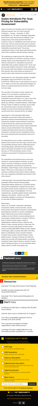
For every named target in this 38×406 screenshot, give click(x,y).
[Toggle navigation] (35, 9)
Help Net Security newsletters (13, 2)
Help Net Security (10, 14)
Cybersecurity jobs (11, 370)
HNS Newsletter (10, 352)
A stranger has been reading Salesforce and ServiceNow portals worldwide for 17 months (17, 330)
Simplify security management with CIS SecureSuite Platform (15, 291)
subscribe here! (24, 5)
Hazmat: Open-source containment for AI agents (14, 266)
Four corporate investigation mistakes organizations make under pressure (14, 324)
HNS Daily (8, 347)
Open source (9, 377)
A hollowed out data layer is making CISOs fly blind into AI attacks (19, 262)
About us (22, 398)
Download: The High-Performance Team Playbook (18, 286)
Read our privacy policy (13, 398)
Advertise (28, 398)
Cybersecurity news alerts (14, 363)
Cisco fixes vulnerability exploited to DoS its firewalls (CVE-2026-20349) (16, 318)
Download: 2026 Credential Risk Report (14, 276)
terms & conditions (27, 388)
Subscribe (32, 384)
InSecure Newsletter (12, 358)
